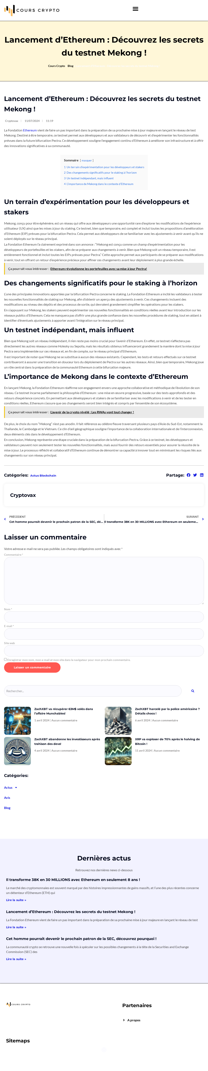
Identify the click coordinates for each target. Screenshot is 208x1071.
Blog (70, 66)
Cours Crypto (56, 66)
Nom (8, 609)
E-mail (9, 626)
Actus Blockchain (43, 475)
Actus (8, 787)
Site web (9, 643)
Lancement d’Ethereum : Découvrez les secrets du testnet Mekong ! (70, 912)
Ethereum (30, 130)
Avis (7, 797)
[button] (135, 8)
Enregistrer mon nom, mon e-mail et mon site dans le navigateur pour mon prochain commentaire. (68, 659)
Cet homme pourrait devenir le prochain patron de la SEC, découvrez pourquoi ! (81, 939)
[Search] (193, 691)
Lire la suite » (16, 900)
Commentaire (13, 554)
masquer (87, 160)
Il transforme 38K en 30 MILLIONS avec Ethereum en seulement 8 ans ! (73, 880)
